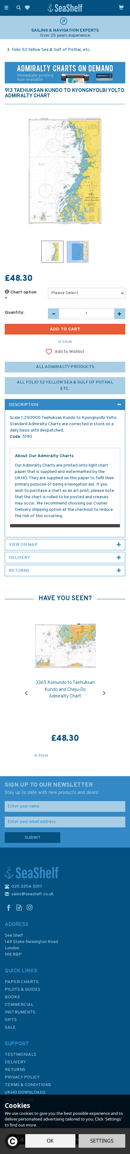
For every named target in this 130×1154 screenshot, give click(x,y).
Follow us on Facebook (9, 907)
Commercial (19, 1004)
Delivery (15, 1062)
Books (12, 997)
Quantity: (14, 312)
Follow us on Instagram (29, 907)
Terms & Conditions (28, 1085)
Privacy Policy (22, 1077)
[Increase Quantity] (119, 313)
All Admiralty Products (65, 367)
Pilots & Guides (22, 989)
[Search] (17, 7)
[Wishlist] (28, 8)
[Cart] (121, 7)
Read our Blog (19, 907)
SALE (10, 1027)
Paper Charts (21, 982)
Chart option (21, 295)
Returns (15, 1069)
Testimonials (20, 1054)
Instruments (20, 1012)
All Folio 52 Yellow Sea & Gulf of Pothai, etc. (65, 385)
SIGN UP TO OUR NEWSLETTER (52, 788)
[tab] (65, 404)
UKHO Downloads (25, 1092)
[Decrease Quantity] (53, 313)
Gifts (11, 1020)
